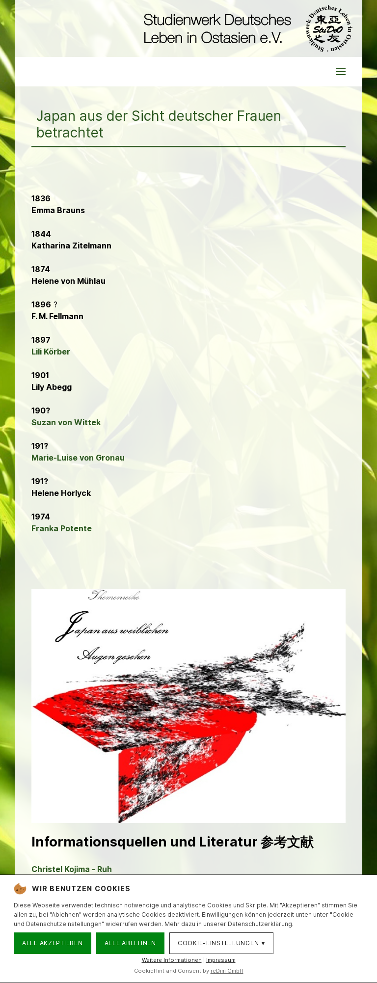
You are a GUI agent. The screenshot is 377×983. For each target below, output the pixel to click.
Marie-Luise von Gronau (78, 458)
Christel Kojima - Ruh (71, 869)
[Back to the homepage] (245, 28)
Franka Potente (61, 528)
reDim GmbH (227, 970)
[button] (341, 71)
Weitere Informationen (172, 959)
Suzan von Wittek (66, 422)
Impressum (221, 959)
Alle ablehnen (130, 943)
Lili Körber (50, 351)
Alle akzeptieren (52, 943)
